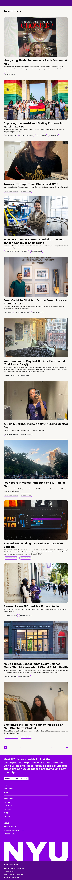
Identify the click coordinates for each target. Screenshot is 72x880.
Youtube (7, 809)
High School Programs (14, 874)
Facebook (8, 806)
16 (51, 747)
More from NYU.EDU (12, 865)
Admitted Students (11, 558)
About (6, 823)
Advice (6, 792)
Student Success (11, 877)
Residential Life (10, 375)
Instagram (8, 799)
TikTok (6, 813)
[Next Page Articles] (67, 747)
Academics (8, 789)
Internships (9, 312)
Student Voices (10, 75)
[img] (36, 37)
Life (5, 785)
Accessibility (9, 834)
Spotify (7, 817)
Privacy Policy (10, 827)
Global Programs (10, 135)
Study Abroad (53, 135)
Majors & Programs (26, 135)
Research (25, 252)
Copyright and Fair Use (14, 830)
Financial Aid (9, 871)
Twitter (7, 802)
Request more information (15, 778)
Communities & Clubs (12, 252)
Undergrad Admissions (14, 868)
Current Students (11, 615)
